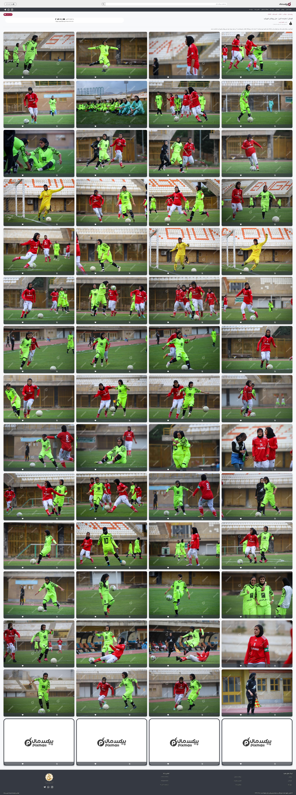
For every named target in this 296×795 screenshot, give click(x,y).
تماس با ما (257, 9)
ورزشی (290, 777)
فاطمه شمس (281, 22)
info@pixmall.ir (164, 781)
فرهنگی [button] (277, 9)
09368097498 (164, 777)
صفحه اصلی (289, 9)
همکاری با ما (238, 785)
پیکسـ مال (290, 14)
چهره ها (290, 785)
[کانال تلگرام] (5, 9)
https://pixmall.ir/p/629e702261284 (64, 21)
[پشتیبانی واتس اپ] (9, 9)
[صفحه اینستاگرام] (12, 9)
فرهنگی (290, 781)
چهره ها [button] (272, 9)
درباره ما (251, 9)
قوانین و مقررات (237, 781)
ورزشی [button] (282, 9)
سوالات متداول (264, 9)
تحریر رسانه (6, 793)
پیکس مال (269, 793)
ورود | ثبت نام (10, 4)
